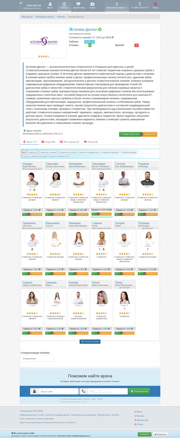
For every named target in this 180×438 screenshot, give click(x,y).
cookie (93, 399)
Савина (99, 225)
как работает (30, 418)
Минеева (78, 224)
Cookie (41, 415)
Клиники (61, 16)
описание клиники (91, 341)
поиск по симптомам (45, 418)
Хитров (122, 225)
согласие (86, 399)
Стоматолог (32, 152)
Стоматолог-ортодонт (110, 152)
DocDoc (100, 399)
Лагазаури (100, 164)
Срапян (31, 283)
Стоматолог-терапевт (48, 152)
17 (137, 45)
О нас (22, 418)
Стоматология (29, 358)
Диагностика (142, 419)
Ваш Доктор (27, 16)
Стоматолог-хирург (128, 152)
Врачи (139, 411)
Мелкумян (77, 164)
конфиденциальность (81, 435)
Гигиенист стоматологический (34, 156)
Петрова (143, 225)
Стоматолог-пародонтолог (88, 152)
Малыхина (52, 225)
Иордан (29, 164)
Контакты (115, 415)
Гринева (53, 284)
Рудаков (143, 165)
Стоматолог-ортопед (67, 152)
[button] (117, 5)
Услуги (139, 424)
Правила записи (103, 415)
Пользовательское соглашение (83, 415)
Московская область (45, 16)
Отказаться (161, 434)
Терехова (55, 164)
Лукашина (29, 225)
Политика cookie (64, 435)
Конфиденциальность (28, 415)
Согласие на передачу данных (57, 415)
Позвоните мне (141, 391)
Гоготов (124, 164)
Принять (145, 434)
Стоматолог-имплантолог (58, 156)
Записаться (36, 214)
